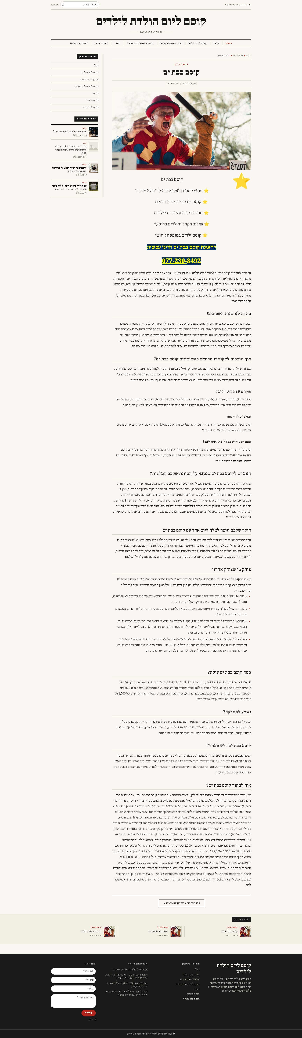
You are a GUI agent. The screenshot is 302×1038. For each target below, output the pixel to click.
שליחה (88, 1012)
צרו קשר (54, 4)
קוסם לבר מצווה (78, 43)
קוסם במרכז (101, 43)
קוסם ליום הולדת (197, 43)
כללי (216, 43)
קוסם (117, 43)
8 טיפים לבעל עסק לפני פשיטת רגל (130, 969)
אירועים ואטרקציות (170, 43)
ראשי (229, 43)
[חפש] (63, 4)
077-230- (174, 261)
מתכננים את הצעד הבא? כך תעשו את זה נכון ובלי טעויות (127, 985)
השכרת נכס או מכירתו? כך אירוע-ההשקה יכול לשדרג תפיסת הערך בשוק (126, 976)
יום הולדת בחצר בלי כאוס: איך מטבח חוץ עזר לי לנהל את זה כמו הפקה (127, 993)
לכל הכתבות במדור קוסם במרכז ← (181, 903)
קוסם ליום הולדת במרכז (140, 43)
